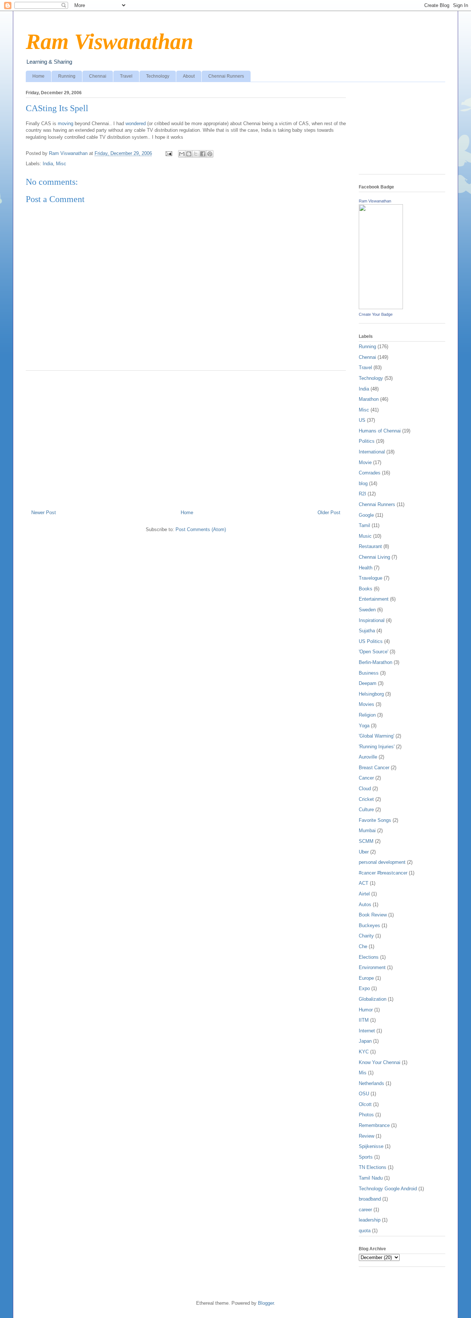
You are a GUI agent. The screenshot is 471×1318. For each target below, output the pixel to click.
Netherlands (371, 1083)
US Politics (371, 641)
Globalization (372, 999)
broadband (370, 1199)
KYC (364, 1051)
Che (363, 946)
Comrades (369, 473)
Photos (366, 1114)
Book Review (373, 915)
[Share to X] (195, 154)
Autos (365, 904)
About (189, 76)
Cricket (366, 799)
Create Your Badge (376, 314)
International (372, 452)
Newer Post (43, 512)
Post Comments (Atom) (201, 529)
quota (365, 1230)
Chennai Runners (226, 76)
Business (369, 673)
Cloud (365, 788)
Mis (362, 1072)
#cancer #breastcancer (383, 873)
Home (38, 76)
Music (365, 536)
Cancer (366, 778)
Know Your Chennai (379, 1062)
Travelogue (370, 578)
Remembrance (374, 1125)
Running (66, 76)
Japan (365, 1041)
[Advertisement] (186, 437)
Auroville (368, 757)
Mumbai (367, 830)
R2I (362, 494)
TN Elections (372, 1167)
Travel (126, 76)
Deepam (367, 683)
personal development (382, 862)
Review (366, 1136)
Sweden (367, 609)
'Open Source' (373, 651)
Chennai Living (374, 557)
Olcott (365, 1104)
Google (366, 515)
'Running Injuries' (376, 746)
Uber (364, 852)
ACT (363, 883)
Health (365, 567)
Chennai (97, 76)
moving (65, 123)
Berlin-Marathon (375, 662)
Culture (366, 809)
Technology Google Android (388, 1188)
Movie (365, 462)
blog (363, 483)
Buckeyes (369, 925)
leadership (369, 1220)
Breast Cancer (374, 767)
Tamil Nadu (371, 1178)
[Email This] (181, 154)
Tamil (364, 525)
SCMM (366, 841)
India (48, 163)
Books (365, 588)
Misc (61, 163)
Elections (369, 957)
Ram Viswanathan (109, 41)
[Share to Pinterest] (209, 154)
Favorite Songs (375, 820)
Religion (367, 715)
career (365, 1209)
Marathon (369, 399)
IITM (364, 1020)
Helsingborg (371, 694)
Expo (364, 988)
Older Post (329, 512)
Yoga (364, 725)
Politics (367, 441)
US (362, 420)
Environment (372, 967)
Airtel (364, 894)
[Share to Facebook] (202, 154)
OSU (364, 1093)
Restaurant (370, 546)
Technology (157, 76)
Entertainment (374, 599)
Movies (366, 704)
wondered (136, 123)
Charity (366, 936)
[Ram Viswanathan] (381, 307)
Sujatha (367, 630)
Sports (366, 1157)
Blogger (266, 1303)
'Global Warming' (376, 736)
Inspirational (372, 620)
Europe (366, 978)
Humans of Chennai (380, 431)
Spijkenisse (371, 1146)
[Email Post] (168, 153)
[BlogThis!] (188, 154)
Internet (367, 1030)
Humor (366, 1010)
